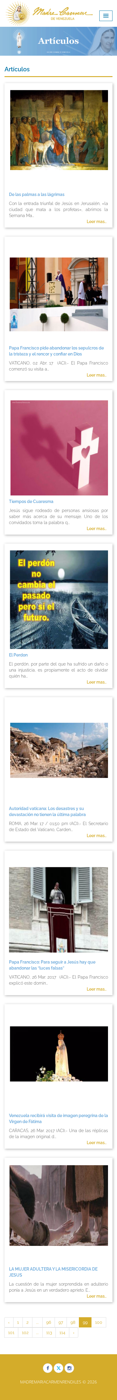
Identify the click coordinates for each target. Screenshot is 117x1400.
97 (60, 1322)
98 (72, 1322)
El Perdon (18, 655)
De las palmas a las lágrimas (36, 194)
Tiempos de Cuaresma (31, 501)
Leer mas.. (96, 221)
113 (49, 1332)
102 (25, 1332)
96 (48, 1322)
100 (98, 1322)
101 (11, 1332)
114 (62, 1332)
